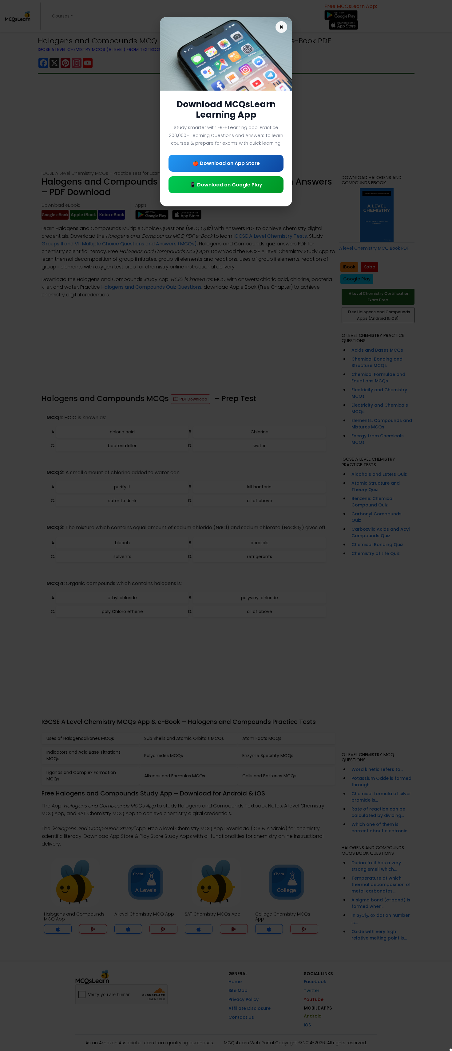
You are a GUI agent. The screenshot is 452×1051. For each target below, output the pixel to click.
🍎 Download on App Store (226, 163)
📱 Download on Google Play (226, 184)
